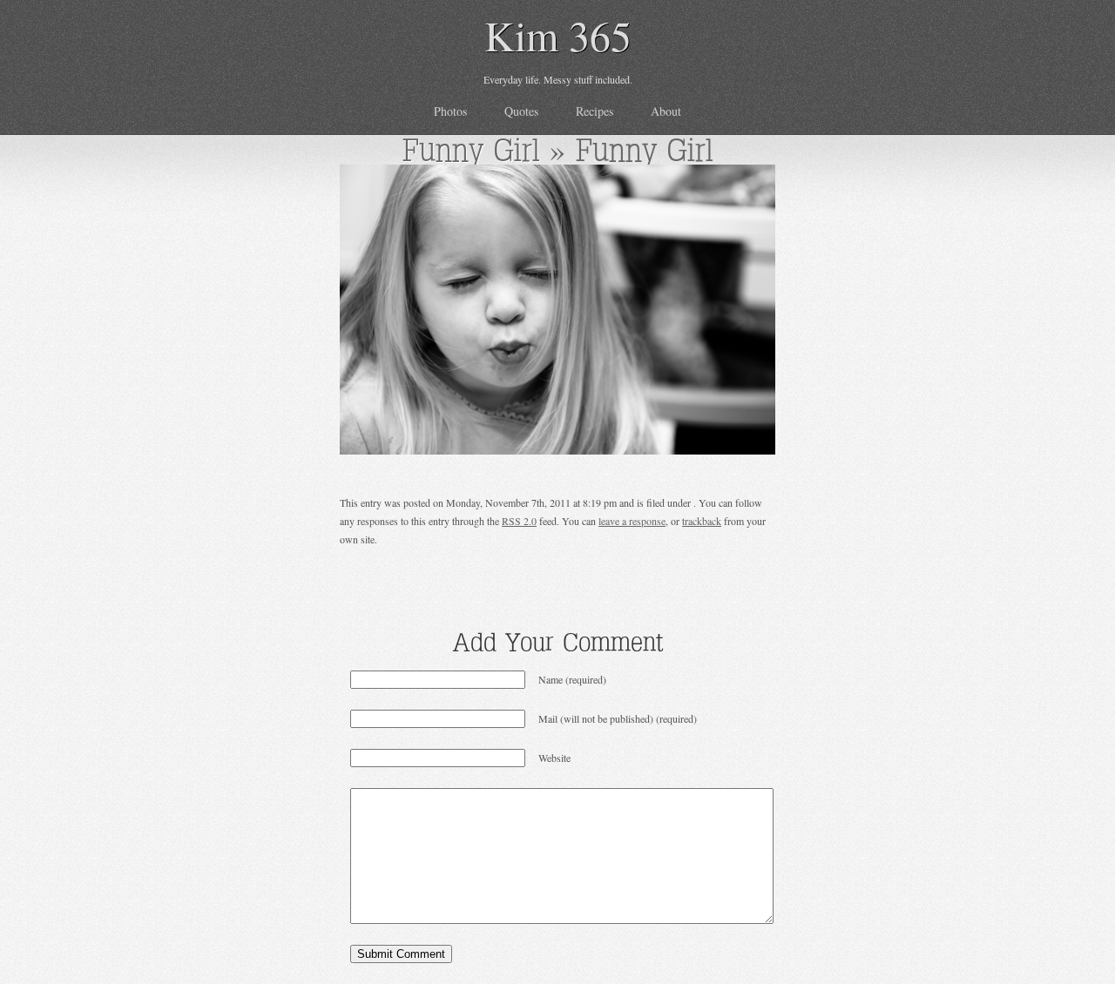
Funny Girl (470, 149)
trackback (701, 521)
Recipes (594, 111)
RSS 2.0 (519, 521)
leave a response (632, 521)
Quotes (521, 111)
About (666, 111)
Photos (450, 111)
